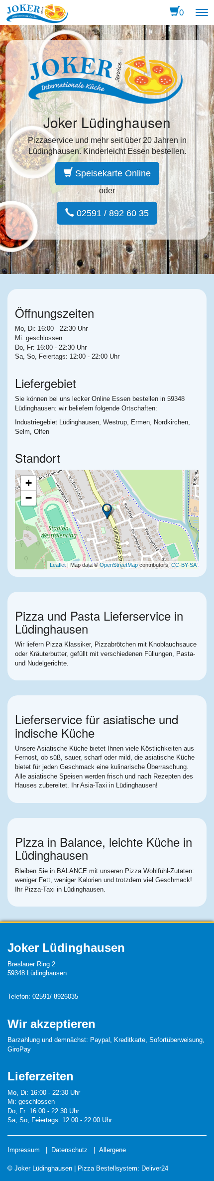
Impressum (23, 1150)
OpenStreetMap (119, 565)
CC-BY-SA (184, 565)
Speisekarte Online (112, 173)
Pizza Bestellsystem (107, 1168)
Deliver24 (154, 1168)
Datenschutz (69, 1150)
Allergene (112, 1150)
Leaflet (58, 565)
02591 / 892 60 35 (111, 213)
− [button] (28, 498)
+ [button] (28, 483)
